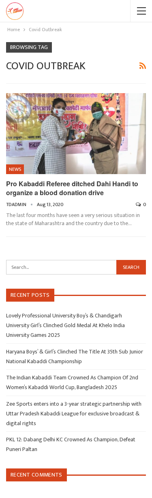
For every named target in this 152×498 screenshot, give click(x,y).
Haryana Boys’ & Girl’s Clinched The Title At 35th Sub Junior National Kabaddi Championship (74, 356)
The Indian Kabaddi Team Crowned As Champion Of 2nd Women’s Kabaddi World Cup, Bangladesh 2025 (72, 382)
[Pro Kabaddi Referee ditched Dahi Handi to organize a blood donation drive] (76, 133)
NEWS (15, 169)
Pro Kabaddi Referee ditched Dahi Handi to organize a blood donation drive (72, 188)
